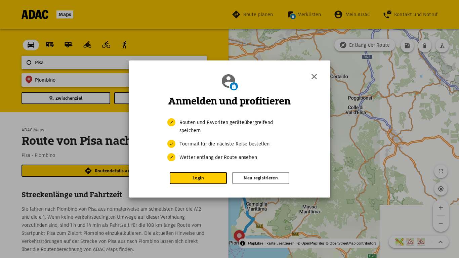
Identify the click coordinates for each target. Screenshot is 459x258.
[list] (229, 139)
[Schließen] (314, 77)
